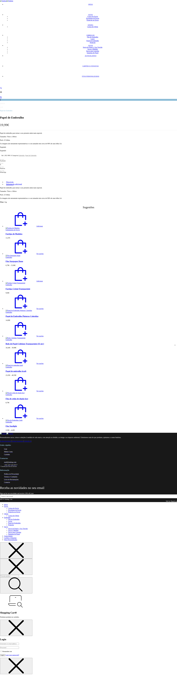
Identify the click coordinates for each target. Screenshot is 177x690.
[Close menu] (16, 550)
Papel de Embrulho (30, 155)
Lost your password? (12, 655)
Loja (1, 107)
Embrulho (21, 155)
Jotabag (2, 103)
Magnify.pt (174, 501)
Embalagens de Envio (13, 230)
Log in (2, 655)
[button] (24, 226)
